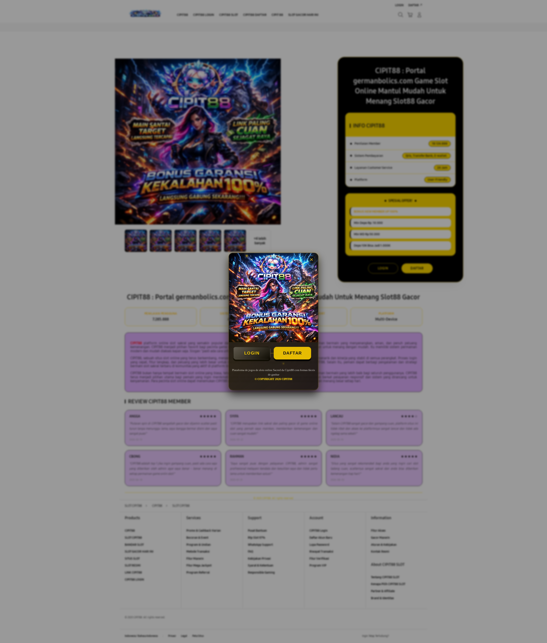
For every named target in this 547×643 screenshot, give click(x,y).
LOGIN (252, 353)
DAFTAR (292, 353)
